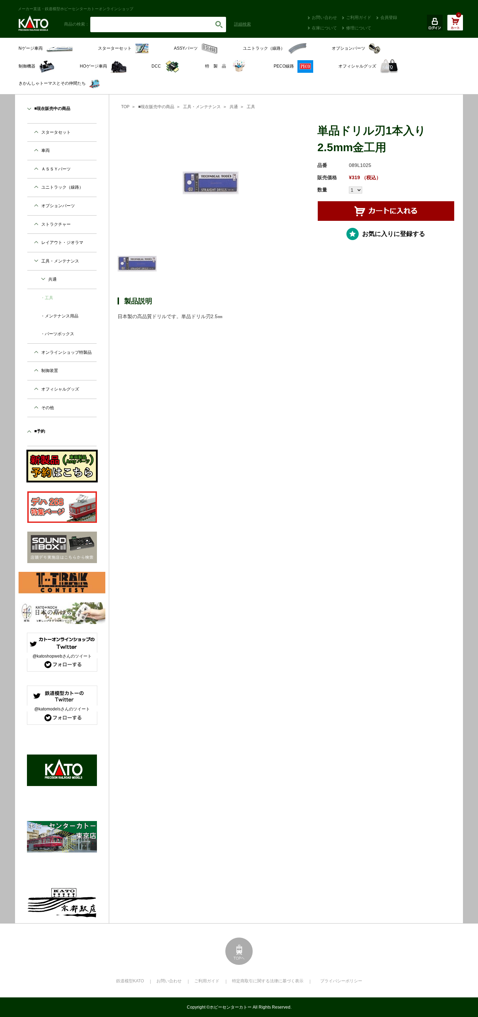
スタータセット (56, 132)
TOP (125, 106)
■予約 (39, 431)
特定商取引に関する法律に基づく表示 (267, 981)
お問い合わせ (324, 17)
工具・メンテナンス (202, 106)
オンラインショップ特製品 (66, 352)
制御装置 (49, 370)
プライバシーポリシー (341, 981)
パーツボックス (59, 333)
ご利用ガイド (358, 17)
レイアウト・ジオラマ (62, 242)
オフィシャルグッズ (60, 389)
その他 (47, 407)
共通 (234, 106)
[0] (455, 26)
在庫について (324, 28)
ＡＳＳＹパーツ (56, 169)
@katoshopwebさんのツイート (62, 656)
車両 (45, 150)
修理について (358, 28)
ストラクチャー (56, 224)
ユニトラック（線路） (62, 187)
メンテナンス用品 (61, 316)
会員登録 (388, 17)
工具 (251, 106)
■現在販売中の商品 (156, 106)
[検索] (219, 24)
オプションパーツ (58, 205)
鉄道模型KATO (130, 981)
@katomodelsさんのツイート (62, 709)
